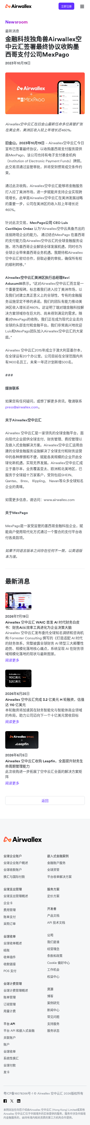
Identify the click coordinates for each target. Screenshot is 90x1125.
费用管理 (9, 910)
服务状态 (53, 1031)
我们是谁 (53, 942)
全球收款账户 (12, 870)
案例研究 (53, 1003)
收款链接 (9, 964)
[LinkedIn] (18, 1101)
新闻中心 (53, 1010)
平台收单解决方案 (59, 877)
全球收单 (9, 1051)
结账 (6, 950)
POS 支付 (9, 971)
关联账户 (9, 1038)
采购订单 (9, 924)
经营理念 (53, 949)
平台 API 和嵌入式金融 (19, 1031)
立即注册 (66, 6)
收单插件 (9, 957)
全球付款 (9, 1065)
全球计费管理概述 (15, 990)
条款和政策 (54, 956)
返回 (45, 801)
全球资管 (53, 870)
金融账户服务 (56, 863)
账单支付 (9, 917)
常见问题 (53, 1017)
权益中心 (53, 977)
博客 (50, 996)
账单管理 (9, 997)
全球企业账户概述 (15, 863)
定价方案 (53, 896)
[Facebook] (5, 1101)
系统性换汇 (11, 1058)
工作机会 (53, 970)
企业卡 (8, 903)
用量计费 (9, 1011)
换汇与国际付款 (14, 877)
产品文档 (53, 916)
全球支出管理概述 (15, 896)
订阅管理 (9, 1004)
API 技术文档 (56, 923)
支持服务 (53, 1024)
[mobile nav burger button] (81, 6)
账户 (6, 1044)
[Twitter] (12, 1101)
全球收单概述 (12, 943)
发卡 (6, 1072)
